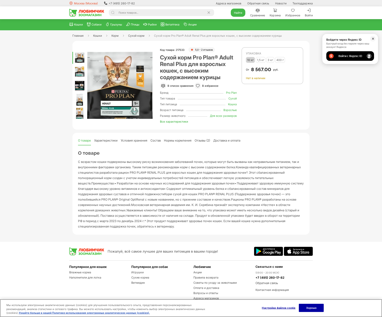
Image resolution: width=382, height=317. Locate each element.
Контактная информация (272, 289)
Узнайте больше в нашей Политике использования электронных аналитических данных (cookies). (84, 312)
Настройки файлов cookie (278, 307)
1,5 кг (260, 60)
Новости (280, 3)
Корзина (275, 15)
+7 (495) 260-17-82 (122, 3)
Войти (309, 15)
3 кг (270, 60)
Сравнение (257, 15)
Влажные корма (80, 272)
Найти (238, 12)
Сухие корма (140, 277)
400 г (280, 60)
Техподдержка (302, 3)
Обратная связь (258, 3)
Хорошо (311, 307)
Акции (197, 272)
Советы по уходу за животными (215, 282)
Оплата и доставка (206, 287)
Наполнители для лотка (85, 277)
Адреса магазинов (228, 3)
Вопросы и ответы (205, 293)
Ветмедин (138, 282)
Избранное (292, 15)
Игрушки (137, 272)
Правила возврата (205, 277)
